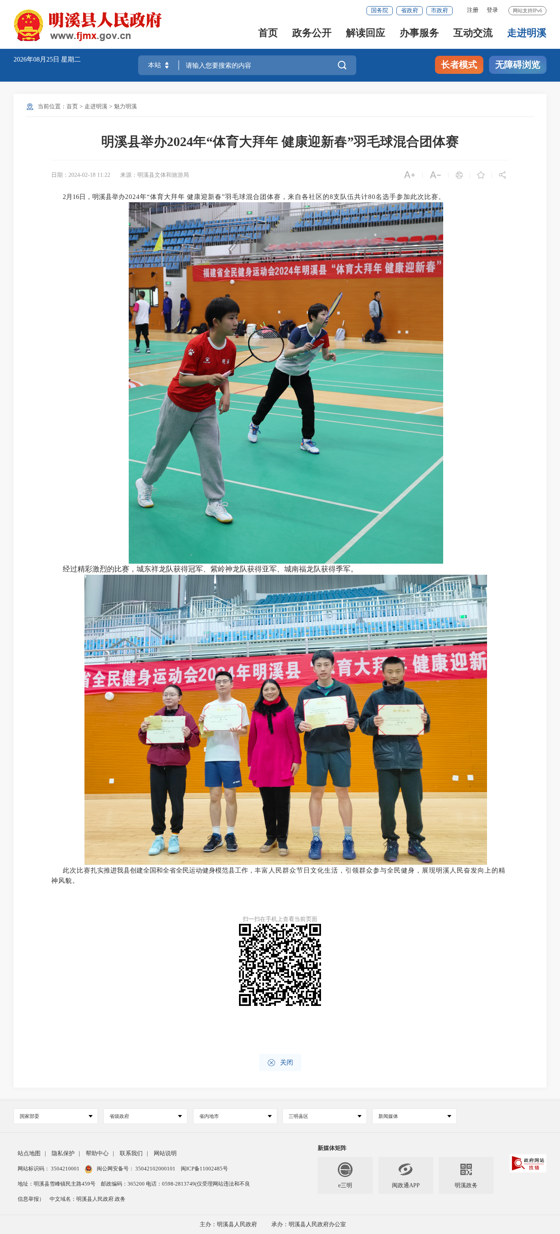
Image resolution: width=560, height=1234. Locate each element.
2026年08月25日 (37, 59)
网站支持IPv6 (527, 11)
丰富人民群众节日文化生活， (300, 870)
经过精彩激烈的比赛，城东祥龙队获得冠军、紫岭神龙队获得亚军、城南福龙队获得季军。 (210, 569)
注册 (472, 10)
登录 (492, 10)
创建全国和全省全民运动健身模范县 (182, 870)
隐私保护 (63, 1153)
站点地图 (29, 1153)
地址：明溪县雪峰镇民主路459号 (57, 1184)
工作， (245, 870)
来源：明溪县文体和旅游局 (154, 175)
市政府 (439, 10)
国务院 (379, 10)
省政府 (409, 10)
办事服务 (419, 33)
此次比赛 (77, 870)
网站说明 (165, 1153)
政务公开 (312, 33)
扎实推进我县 (110, 870)
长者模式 (459, 64)
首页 (268, 33)
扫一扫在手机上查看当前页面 (280, 919)
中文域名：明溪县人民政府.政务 (87, 1199)
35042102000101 (155, 1168)
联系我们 (131, 1153)
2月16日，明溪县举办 (94, 196)
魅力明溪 (125, 106)
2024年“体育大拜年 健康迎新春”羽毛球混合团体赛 (203, 196)
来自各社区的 (309, 196)
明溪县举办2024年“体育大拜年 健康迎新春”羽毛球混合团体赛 (280, 141)
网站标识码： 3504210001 (49, 1168)
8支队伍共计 (349, 196)
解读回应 (365, 33)
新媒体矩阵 (332, 1148)
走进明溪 (526, 33)
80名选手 (382, 196)
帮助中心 (97, 1153)
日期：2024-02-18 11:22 (80, 175)
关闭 (280, 1062)
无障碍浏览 (517, 64)
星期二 (71, 59)
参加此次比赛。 (420, 196)
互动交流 (473, 33)
